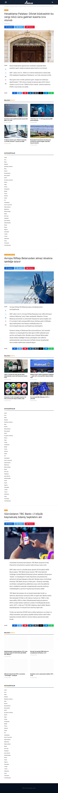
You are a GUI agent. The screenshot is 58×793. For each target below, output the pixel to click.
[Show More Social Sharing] (36, 27)
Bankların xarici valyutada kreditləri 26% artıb (41, 674)
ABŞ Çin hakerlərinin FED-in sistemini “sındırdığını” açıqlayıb (14, 674)
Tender (5, 234)
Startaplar (6, 231)
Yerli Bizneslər (7, 245)
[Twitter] (5, 72)
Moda (5, 213)
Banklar (6, 164)
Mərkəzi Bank (7, 211)
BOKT (5, 177)
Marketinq (6, 209)
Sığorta (6, 229)
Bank (5, 162)
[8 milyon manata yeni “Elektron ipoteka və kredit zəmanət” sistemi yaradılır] (16, 131)
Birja (5, 168)
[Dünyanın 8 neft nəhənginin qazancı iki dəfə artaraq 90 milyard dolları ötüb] (16, 388)
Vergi (5, 240)
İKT (5, 200)
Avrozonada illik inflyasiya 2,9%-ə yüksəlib (39, 397)
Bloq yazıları (7, 175)
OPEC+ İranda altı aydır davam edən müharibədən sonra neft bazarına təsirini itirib (15, 376)
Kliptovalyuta (7, 207)
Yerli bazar (6, 243)
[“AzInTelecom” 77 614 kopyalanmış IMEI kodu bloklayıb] (42, 110)
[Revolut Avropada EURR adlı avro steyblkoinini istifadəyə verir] (42, 643)
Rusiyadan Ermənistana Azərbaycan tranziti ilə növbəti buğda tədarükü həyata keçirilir (40, 141)
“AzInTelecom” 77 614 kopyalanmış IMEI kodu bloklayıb (41, 119)
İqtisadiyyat (11, 6)
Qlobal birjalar (7, 222)
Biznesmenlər (7, 173)
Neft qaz (6, 216)
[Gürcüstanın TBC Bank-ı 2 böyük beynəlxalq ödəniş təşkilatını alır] (29, 543)
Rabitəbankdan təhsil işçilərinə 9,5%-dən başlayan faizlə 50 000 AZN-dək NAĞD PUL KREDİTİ (15, 653)
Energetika (6, 189)
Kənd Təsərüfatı (8, 204)
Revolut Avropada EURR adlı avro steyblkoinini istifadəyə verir (39, 652)
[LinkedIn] (5, 76)
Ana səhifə (6, 6)
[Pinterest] (5, 80)
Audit (5, 157)
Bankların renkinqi (8, 166)
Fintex (5, 193)
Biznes (5, 171)
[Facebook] (5, 69)
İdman (5, 198)
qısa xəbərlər (7, 220)
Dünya (5, 186)
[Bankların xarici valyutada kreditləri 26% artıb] (42, 665)
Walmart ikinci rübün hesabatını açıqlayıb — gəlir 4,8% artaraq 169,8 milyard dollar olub (41, 376)
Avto (5, 159)
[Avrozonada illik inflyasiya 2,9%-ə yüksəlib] (42, 388)
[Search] (52, 2)
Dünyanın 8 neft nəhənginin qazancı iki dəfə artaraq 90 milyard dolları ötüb (15, 397)
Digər (5, 184)
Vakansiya (6, 238)
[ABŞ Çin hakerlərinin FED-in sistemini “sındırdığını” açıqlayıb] (16, 665)
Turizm (5, 236)
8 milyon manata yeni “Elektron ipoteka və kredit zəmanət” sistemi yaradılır (15, 140)
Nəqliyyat (6, 218)
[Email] (5, 83)
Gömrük (6, 195)
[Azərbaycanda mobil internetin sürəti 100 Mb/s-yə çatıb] (16, 110)
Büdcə (16, 6)
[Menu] (6, 2)
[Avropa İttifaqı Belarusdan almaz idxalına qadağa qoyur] (29, 287)
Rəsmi (5, 225)
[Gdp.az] (29, 2)
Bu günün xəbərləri (8, 180)
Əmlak (5, 191)
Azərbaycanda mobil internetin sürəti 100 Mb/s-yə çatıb (16, 119)
